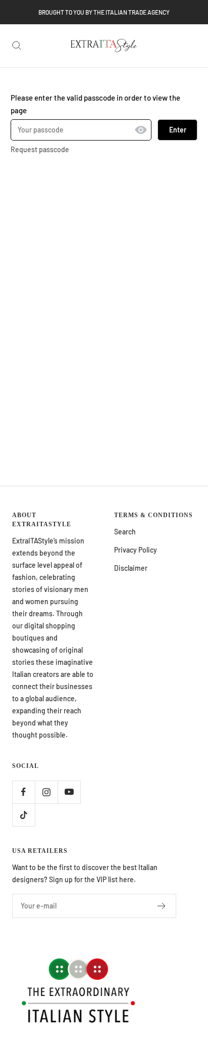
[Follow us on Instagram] (46, 792)
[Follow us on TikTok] (23, 814)
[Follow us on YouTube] (69, 792)
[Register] (162, 905)
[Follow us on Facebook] (23, 792)
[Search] (16, 45)
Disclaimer (130, 568)
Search (125, 531)
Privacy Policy (135, 549)
